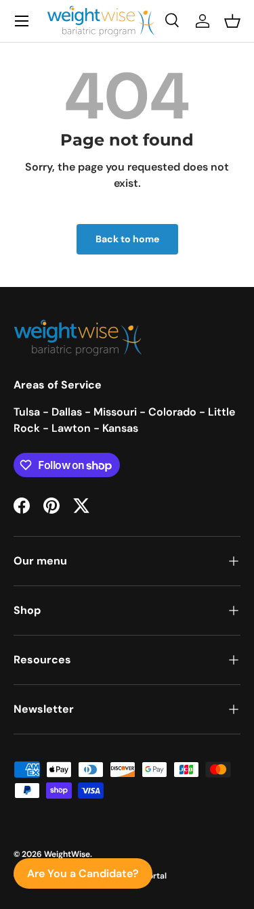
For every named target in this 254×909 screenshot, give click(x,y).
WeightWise (67, 854)
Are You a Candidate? (83, 873)
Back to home (127, 239)
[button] (232, 21)
